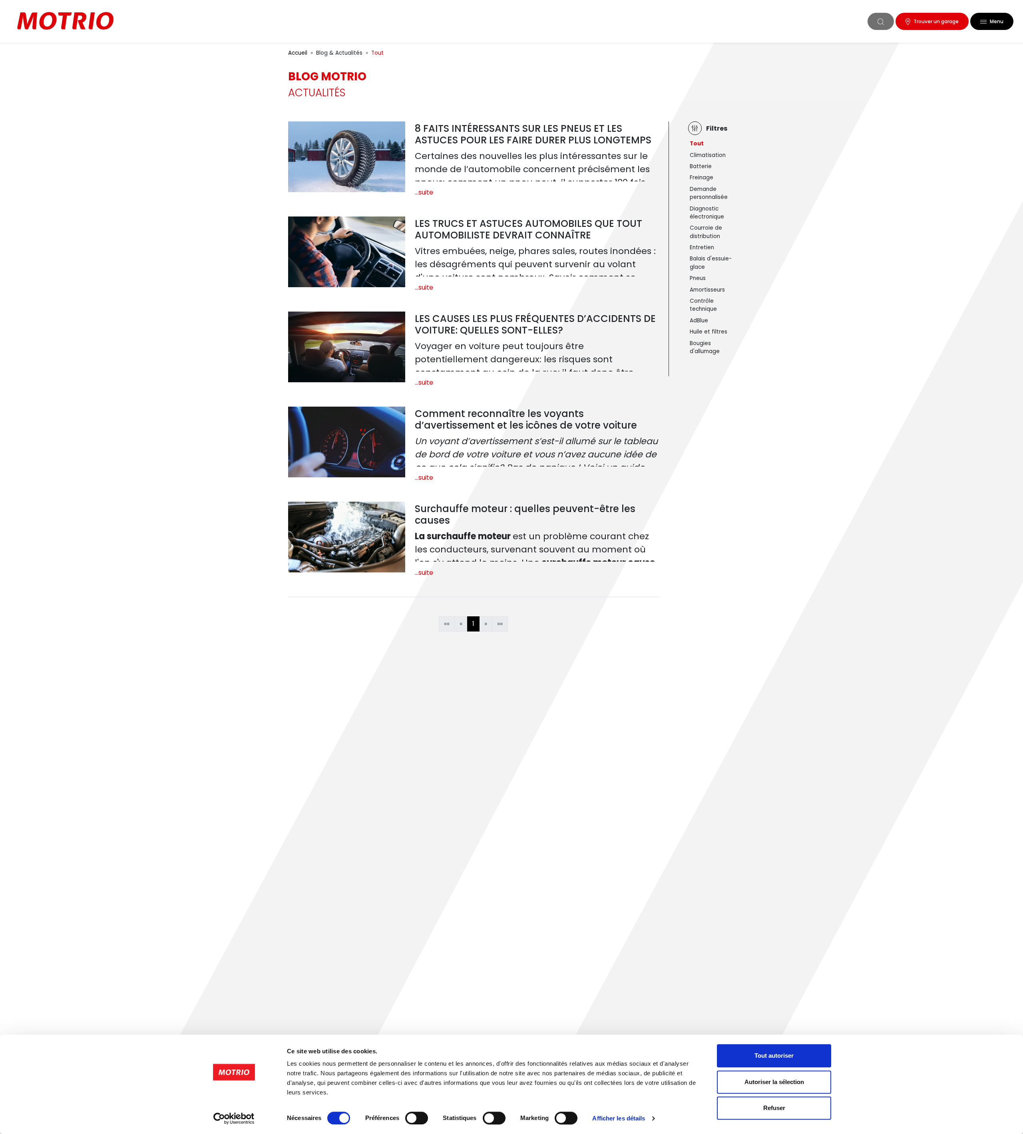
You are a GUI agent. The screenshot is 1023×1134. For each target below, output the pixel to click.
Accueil (297, 53)
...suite (424, 192)
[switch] (416, 1118)
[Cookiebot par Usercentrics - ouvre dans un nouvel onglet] (234, 1118)
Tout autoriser (774, 1055)
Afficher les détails (618, 1118)
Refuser (774, 1107)
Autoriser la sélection (774, 1081)
